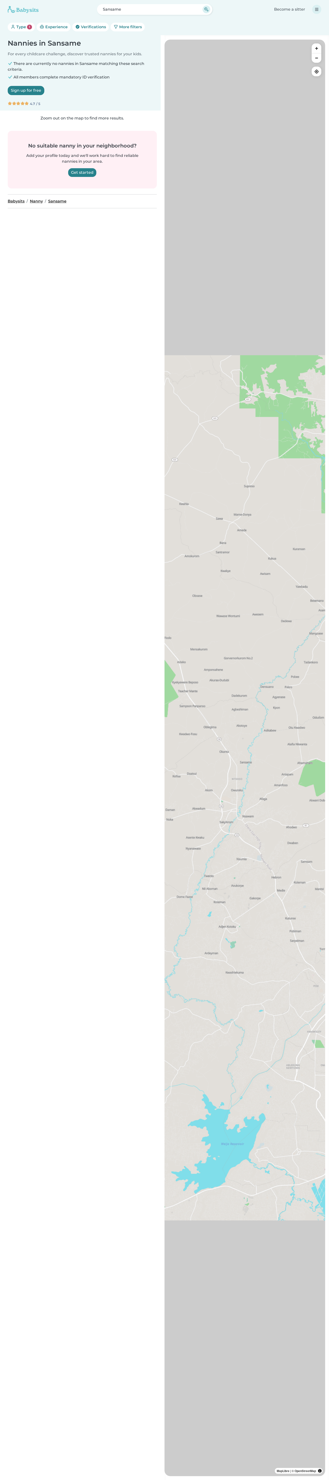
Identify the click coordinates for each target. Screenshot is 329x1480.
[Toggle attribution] (320, 1471)
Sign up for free (26, 90)
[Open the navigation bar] (316, 9)
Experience (56, 27)
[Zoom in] (316, 48)
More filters (130, 27)
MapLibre (283, 1471)
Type (22, 27)
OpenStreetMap (305, 1471)
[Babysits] (23, 9)
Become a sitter (289, 9)
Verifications (93, 27)
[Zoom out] (316, 58)
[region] (244, 758)
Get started (82, 172)
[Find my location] (316, 71)
